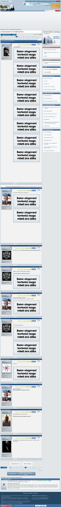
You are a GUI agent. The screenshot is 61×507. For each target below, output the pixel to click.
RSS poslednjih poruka (48, 98)
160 (14, 36)
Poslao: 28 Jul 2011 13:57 (6, 245)
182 (39, 468)
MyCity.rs (40, 495)
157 (7, 36)
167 (29, 36)
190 (1, 39)
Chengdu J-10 (46, 83)
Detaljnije (49, 480)
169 (34, 36)
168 (32, 36)
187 (19, 470)
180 (34, 468)
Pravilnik (44, 1)
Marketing (58, 1)
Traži (52, 1)
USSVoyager (4, 190)
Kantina (40, 1)
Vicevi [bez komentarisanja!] (49, 150)
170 (36, 36)
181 (36, 468)
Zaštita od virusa (44, 495)
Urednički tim (35, 493)
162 (18, 36)
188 (21, 470)
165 (25, 36)
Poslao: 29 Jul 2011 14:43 (6, 359)
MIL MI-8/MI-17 (47, 119)
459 (3, 39)
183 (10, 470)
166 (27, 36)
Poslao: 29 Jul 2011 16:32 (6, 409)
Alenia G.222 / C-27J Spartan (49, 86)
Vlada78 (3, 438)
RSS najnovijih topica (48, 95)
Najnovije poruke (26, 493)
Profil (15, 183)
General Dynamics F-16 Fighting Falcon (15, 29)
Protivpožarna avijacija (48, 78)
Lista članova (48, 1)
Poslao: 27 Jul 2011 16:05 (6, 42)
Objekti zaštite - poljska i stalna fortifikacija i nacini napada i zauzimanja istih (51, 123)
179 (32, 468)
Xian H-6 (45, 81)
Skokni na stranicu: (34, 39)
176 (25, 468)
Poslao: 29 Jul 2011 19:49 (6, 435)
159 (12, 36)
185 (14, 470)
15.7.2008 (40, 34)
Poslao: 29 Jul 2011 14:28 (6, 318)
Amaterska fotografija (48, 132)
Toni (2, 248)
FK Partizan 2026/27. (48, 134)
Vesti (38, 495)
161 (16, 36)
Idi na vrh (40, 470)
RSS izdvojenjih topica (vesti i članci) (50, 101)
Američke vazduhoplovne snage (49, 116)
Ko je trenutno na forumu (7, 479)
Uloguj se (32, 1)
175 (23, 468)
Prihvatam (38, 505)
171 (38, 36)
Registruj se (36, 1)
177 (28, 468)
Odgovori (14, 34)
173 (19, 468)
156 (5, 36)
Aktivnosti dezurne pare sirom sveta (50, 113)
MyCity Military (28, 1)
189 (23, 470)
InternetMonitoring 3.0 (48, 140)
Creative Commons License (45, 497)
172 (17, 468)
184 (12, 470)
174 (21, 468)
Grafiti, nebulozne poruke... (49, 137)
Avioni (7, 29)
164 (23, 36)
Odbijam (43, 505)
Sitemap (31, 493)
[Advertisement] (30, 20)
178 (30, 468)
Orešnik (45, 56)
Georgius (3, 361)
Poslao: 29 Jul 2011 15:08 (6, 384)
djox (2, 44)
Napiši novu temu (6, 34)
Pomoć (55, 1)
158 (10, 36)
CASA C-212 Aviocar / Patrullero (49, 89)
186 (17, 470)
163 (21, 36)
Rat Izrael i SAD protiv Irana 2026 (50, 49)
